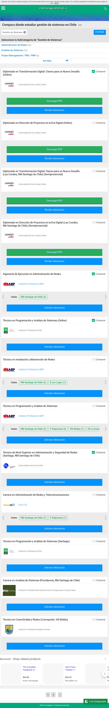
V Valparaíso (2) (58, 429)
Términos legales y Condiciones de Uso (54, 705)
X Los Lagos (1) (58, 382)
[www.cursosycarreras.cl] (54, 8)
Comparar (100, 71)
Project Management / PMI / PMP (18, 55)
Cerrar (56, 3)
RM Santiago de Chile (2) (33, 297)
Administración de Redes (14, 45)
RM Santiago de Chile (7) (33, 517)
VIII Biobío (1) (77, 429)
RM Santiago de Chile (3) (33, 429)
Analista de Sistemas (12, 50)
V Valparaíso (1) (58, 517)
